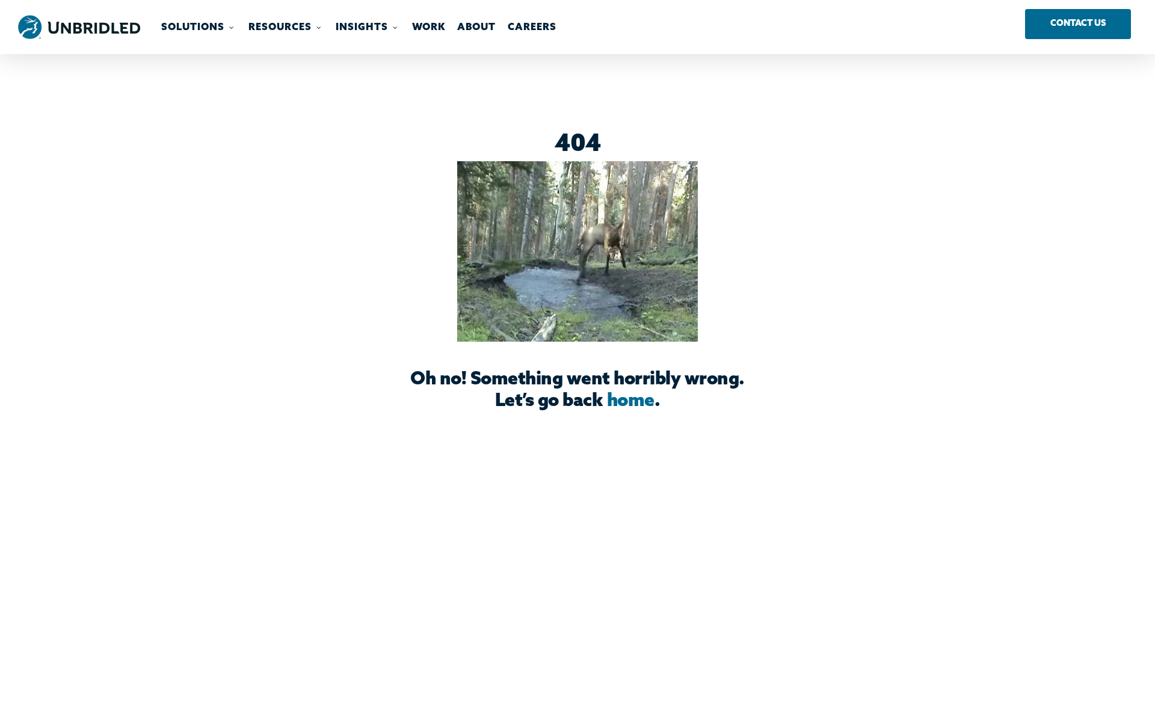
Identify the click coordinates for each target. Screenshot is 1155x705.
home (630, 401)
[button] (1078, 24)
